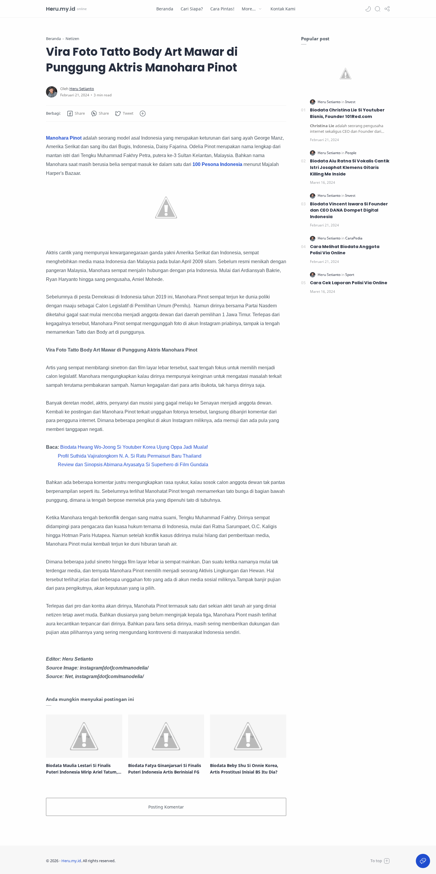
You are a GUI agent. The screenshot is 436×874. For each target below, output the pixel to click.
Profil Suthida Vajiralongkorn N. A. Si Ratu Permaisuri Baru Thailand (129, 455)
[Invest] (350, 101)
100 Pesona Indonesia (217, 164)
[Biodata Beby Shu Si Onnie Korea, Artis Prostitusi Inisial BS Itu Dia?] (248, 736)
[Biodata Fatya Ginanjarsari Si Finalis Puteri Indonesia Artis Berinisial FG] (166, 736)
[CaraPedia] (353, 238)
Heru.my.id (60, 8)
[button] (368, 9)
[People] (351, 152)
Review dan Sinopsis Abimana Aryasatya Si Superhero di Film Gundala (133, 464)
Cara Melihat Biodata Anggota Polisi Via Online (344, 250)
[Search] (378, 9)
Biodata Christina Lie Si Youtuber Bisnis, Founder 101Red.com (347, 113)
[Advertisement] (345, 398)
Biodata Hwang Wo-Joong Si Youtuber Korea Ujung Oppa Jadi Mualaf (134, 447)
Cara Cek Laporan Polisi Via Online (348, 283)
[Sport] (349, 274)
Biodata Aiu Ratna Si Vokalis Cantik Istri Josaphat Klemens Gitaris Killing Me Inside (349, 167)
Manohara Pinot (64, 137)
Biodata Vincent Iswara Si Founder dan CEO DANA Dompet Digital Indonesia (349, 210)
